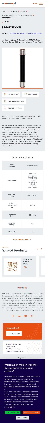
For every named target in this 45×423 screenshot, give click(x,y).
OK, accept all (13, 412)
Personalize (22, 418)
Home (4, 12)
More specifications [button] (21, 239)
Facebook (13, 316)
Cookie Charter (18, 404)
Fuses (22, 12)
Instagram (31, 316)
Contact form (15, 333)
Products (13, 12)
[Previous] (37, 249)
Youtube (25, 316)
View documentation (16, 101)
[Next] (41, 249)
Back (7, 21)
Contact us (32, 94)
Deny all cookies (31, 412)
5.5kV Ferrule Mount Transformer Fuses (17, 15)
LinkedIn (19, 316)
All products (22, 358)
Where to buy (13, 94)
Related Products (15, 108)
